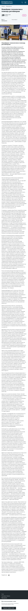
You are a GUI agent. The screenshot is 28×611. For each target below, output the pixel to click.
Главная (3, 6)
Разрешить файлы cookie (8, 608)
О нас (3, 594)
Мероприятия (4, 597)
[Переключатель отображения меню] (25, 2)
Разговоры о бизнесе (6, 596)
